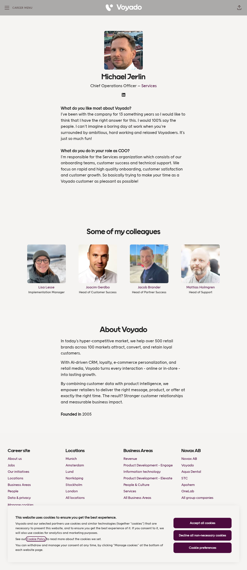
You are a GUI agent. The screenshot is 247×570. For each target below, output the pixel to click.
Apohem (188, 485)
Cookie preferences (202, 548)
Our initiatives (18, 471)
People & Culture (136, 485)
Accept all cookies (202, 523)
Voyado (187, 465)
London (72, 491)
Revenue (130, 459)
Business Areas (19, 485)
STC (184, 478)
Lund (70, 471)
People (13, 491)
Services (149, 85)
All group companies (197, 498)
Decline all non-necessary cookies (202, 535)
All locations (75, 498)
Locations (15, 478)
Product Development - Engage (148, 465)
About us (15, 459)
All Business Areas (137, 498)
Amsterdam (75, 465)
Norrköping (74, 478)
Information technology (142, 471)
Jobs (11, 465)
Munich (71, 459)
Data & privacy (19, 498)
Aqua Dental (191, 471)
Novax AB (189, 459)
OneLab (187, 491)
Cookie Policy (36, 539)
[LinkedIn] (123, 95)
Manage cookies (21, 505)
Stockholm (74, 485)
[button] (239, 7)
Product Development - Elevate (148, 478)
